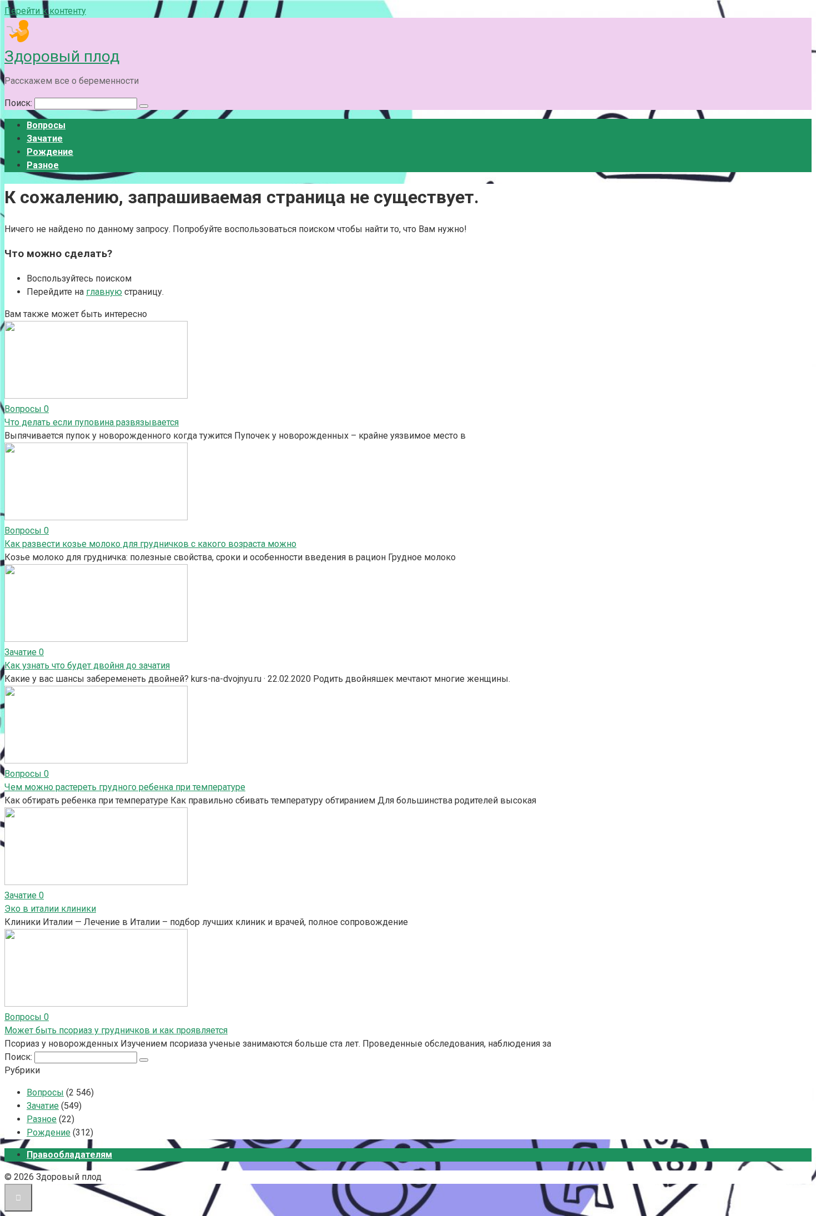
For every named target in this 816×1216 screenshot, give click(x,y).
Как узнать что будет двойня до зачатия (87, 665)
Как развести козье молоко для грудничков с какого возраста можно (150, 544)
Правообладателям (69, 1154)
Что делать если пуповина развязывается (91, 422)
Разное (43, 165)
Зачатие (45, 138)
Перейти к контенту (45, 11)
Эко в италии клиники (50, 908)
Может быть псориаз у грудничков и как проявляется (116, 1030)
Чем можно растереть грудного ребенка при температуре (124, 787)
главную (104, 292)
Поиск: (19, 103)
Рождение (50, 152)
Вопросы (46, 125)
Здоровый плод (61, 56)
